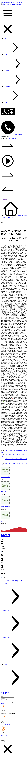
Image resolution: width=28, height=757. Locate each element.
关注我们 (5, 535)
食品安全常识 (4, 199)
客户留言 (5, 692)
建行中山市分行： (5, 521)
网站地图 (17, 738)
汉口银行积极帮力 (5, 477)
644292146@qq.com (5, 724)
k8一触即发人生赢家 (8, 581)
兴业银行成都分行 (5, 491)
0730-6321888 (18, 134)
